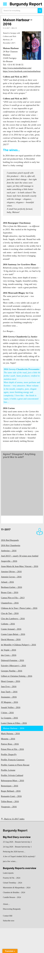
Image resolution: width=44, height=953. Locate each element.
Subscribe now (8, 921)
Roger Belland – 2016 (11, 791)
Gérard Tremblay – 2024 (12, 883)
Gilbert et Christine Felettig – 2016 (16, 676)
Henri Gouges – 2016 (10, 681)
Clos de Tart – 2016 (10, 613)
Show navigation (5, 4)
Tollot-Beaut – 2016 (10, 801)
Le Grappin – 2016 (9, 718)
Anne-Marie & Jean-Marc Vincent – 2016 (19, 566)
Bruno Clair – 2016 (9, 592)
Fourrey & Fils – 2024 (11, 878)
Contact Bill (7, 916)
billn (14, 28)
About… (6, 904)
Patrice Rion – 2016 (10, 744)
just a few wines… (10, 861)
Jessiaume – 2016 (9, 697)
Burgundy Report (26, 4)
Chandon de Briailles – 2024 (14, 892)
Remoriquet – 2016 (9, 786)
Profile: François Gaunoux (12, 759)
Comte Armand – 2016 (11, 629)
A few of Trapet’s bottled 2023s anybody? (19, 856)
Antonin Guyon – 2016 (11, 577)
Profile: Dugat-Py (9, 754)
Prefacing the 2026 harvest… (14, 852)
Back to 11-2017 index (14, 819)
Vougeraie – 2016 (9, 806)
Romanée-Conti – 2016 (11, 796)
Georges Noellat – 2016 (11, 671)
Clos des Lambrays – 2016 (13, 618)
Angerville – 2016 (9, 561)
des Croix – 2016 (8, 655)
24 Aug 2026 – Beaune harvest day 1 (17, 847)
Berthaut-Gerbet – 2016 (11, 587)
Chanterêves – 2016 (10, 603)
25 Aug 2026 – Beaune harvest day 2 (17, 842)
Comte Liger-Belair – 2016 (13, 634)
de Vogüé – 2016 (8, 650)
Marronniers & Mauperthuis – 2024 (16, 888)
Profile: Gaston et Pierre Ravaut (15, 765)
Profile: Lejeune (8, 770)
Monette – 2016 (8, 739)
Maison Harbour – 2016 (17, 22)
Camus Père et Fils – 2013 (12, 597)
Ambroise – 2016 (8, 550)
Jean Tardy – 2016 (9, 692)
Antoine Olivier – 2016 (11, 571)
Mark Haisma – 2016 (10, 733)
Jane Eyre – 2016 (8, 686)
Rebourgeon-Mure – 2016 (12, 780)
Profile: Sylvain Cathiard (12, 775)
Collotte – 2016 (8, 624)
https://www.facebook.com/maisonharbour (22, 71)
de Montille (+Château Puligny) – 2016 (18, 644)
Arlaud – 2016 (7, 582)
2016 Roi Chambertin (10, 545)
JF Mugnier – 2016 (9, 702)
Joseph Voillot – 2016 (10, 707)
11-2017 (6, 529)
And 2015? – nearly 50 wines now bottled (19, 556)
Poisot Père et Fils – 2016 (12, 749)
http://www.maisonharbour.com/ (17, 68)
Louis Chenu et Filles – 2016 (14, 723)
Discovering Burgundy (12, 909)
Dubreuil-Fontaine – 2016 (12, 660)
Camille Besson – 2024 (12, 897)
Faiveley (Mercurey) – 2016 (13, 665)
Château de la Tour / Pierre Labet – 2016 (19, 608)
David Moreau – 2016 (11, 639)
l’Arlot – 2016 (7, 712)
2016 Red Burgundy (10, 540)
